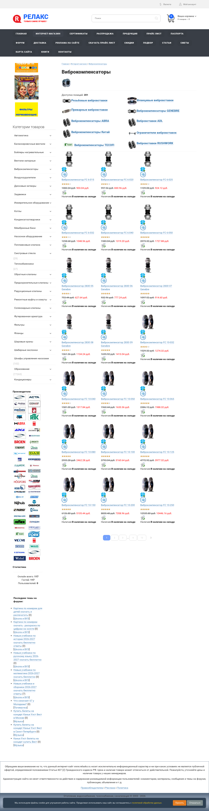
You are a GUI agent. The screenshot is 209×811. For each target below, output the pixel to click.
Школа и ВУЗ (21, 618)
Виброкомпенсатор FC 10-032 (157, 342)
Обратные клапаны (25, 274)
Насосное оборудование (28, 236)
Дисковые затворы (25, 185)
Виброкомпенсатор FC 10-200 (118, 505)
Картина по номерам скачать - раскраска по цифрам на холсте (26, 625)
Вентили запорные (24, 160)
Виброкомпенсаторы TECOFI (94, 145)
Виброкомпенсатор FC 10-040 (78, 398)
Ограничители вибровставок (157, 132)
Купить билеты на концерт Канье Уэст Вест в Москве (27, 714)
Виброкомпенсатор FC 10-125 (157, 452)
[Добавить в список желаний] (64, 169)
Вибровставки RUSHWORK (155, 143)
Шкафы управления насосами (31, 358)
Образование (21, 368)
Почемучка (20, 707)
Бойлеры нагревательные (29, 152)
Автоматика (21, 135)
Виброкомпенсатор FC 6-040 (117, 232)
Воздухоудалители (25, 177)
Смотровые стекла (25, 253)
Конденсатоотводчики (27, 219)
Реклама (110, 787)
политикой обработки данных (147, 803)
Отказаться (194, 803)
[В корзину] (64, 192)
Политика (122, 787)
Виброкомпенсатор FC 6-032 (78, 232)
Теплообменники (24, 263)
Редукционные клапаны (28, 291)
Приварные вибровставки (89, 109)
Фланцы (18, 333)
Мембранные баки (24, 227)
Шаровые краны (23, 341)
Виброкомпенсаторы (26, 169)
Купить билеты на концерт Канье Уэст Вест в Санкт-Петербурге (27, 728)
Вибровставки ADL (150, 121)
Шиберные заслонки (26, 350)
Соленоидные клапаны (27, 307)
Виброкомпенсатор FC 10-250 (157, 505)
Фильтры (19, 324)
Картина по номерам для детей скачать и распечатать (27, 612)
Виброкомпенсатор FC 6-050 (156, 232)
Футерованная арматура (28, 316)
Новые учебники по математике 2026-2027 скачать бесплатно (26, 673)
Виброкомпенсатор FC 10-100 (118, 452)
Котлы (17, 211)
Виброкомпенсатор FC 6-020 (117, 179)
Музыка (18, 721)
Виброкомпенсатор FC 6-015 (78, 179)
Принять (179, 803)
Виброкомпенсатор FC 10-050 (118, 398)
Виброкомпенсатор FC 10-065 (157, 398)
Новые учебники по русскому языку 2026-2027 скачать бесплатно (27, 656)
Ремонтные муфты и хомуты (30, 299)
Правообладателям (92, 787)
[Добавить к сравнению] (64, 174)
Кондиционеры (22, 379)
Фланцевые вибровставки (155, 100)
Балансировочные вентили (29, 143)
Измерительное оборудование (31, 202)
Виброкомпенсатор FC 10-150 (78, 505)
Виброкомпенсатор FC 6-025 (156, 179)
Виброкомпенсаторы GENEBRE (158, 111)
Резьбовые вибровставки (89, 100)
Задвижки (20, 194)
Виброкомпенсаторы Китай (90, 132)
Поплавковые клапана (27, 244)
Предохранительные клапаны (31, 282)
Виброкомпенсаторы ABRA (90, 121)
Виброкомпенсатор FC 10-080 (78, 452)
